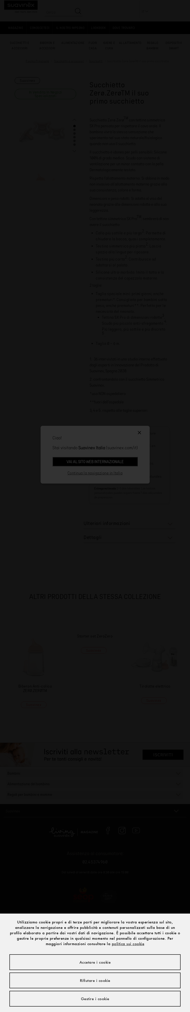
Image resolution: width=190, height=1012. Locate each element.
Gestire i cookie (95, 998)
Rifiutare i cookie (95, 980)
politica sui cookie (128, 943)
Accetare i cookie (95, 962)
